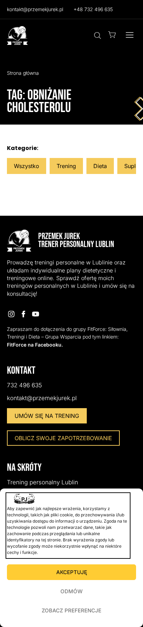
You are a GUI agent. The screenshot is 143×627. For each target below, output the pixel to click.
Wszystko (26, 165)
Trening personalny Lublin (42, 482)
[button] (129, 35)
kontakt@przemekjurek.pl (35, 9)
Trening (66, 165)
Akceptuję (71, 572)
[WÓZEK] (112, 34)
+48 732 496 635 (93, 9)
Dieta (100, 165)
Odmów (71, 591)
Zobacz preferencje (71, 610)
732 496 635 (24, 385)
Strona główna (23, 73)
